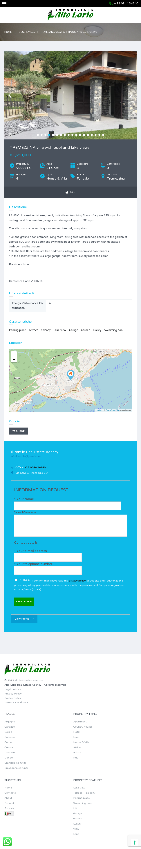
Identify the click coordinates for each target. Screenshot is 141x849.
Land (76, 737)
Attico (77, 747)
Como (8, 742)
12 (80, 135)
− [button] (14, 359)
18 (103, 135)
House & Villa (26, 32)
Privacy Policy (13, 693)
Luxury (97, 330)
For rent (9, 803)
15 (92, 135)
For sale (9, 808)
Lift (75, 808)
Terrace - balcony (40, 330)
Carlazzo (9, 726)
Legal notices (12, 689)
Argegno (9, 721)
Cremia (8, 747)
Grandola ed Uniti (15, 762)
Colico (8, 731)
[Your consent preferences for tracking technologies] (134, 842)
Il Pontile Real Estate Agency (34, 452)
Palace (77, 752)
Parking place (17, 330)
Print (71, 192)
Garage (73, 330)
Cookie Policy (12, 698)
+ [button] (14, 354)
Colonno (9, 737)
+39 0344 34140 (35, 467)
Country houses (83, 726)
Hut (75, 757)
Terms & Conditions (16, 702)
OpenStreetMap (113, 410)
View (76, 828)
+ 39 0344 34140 (126, 3)
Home (8, 32)
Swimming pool (113, 330)
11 (76, 135)
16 (96, 135)
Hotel (76, 731)
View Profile (22, 618)
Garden (85, 330)
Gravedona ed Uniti (16, 768)
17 (99, 135)
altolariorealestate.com (29, 680)
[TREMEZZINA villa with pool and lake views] (71, 375)
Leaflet (99, 410)
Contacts (10, 792)
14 (88, 135)
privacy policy (77, 580)
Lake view (59, 330)
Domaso (9, 752)
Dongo (8, 757)
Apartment (80, 721)
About (8, 798)
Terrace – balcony (84, 792)
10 (72, 135)
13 (84, 135)
